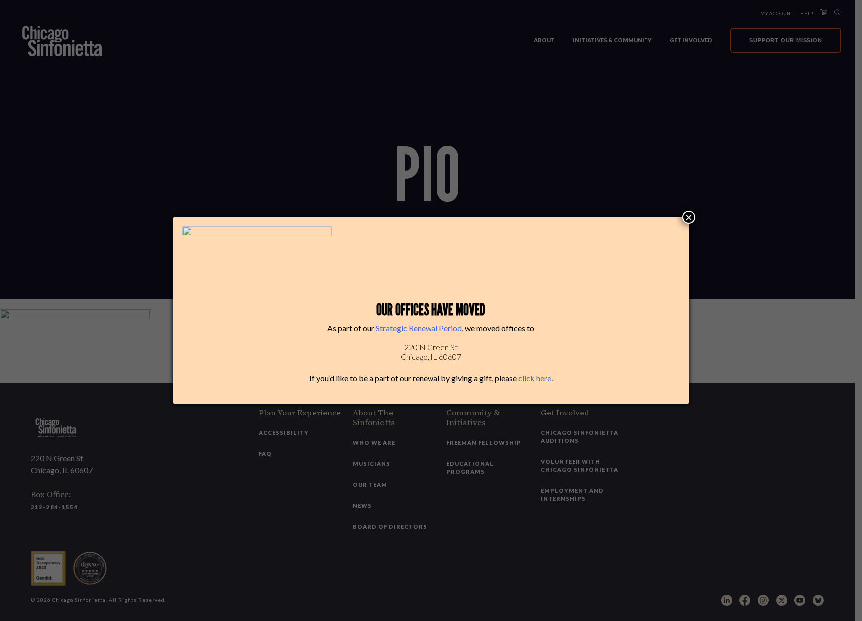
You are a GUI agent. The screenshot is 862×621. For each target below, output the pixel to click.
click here (534, 378)
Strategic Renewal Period (419, 328)
